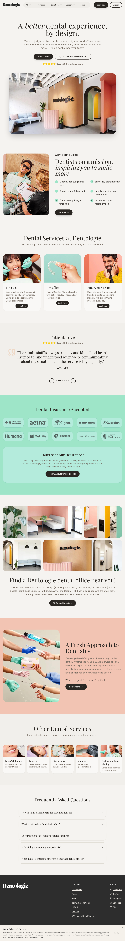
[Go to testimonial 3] (62, 380)
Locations (55, 5)
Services (41, 5)
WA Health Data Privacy (83, 916)
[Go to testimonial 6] (68, 380)
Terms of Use (38, 937)
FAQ (74, 898)
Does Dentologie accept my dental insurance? (45, 835)
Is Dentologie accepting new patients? (41, 847)
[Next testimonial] (73, 380)
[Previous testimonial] (51, 380)
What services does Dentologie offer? (41, 824)
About (28, 5)
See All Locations (64, 603)
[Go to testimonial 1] (56, 380)
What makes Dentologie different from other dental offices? (53, 858)
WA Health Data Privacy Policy (18, 937)
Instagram (117, 898)
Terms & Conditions (81, 903)
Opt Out (116, 933)
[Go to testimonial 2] (59, 380)
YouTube (117, 903)
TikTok (116, 894)
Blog (115, 907)
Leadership (77, 889)
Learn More (74, 687)
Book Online (43, 56)
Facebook (117, 889)
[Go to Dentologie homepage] (11, 5)
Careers (69, 5)
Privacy (75, 911)
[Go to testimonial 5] (66, 380)
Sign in (116, 5)
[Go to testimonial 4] (64, 380)
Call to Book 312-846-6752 (74, 56)
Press (74, 894)
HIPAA (75, 907)
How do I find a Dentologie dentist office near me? (47, 812)
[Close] (122, 928)
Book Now (101, 5)
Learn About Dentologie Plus (62, 474)
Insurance (83, 5)
